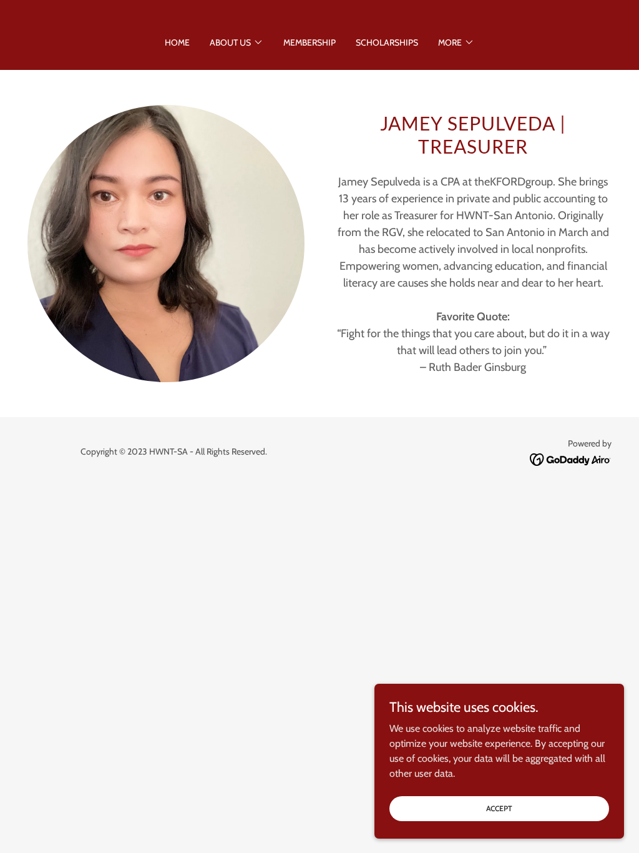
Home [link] (177, 42)
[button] (236, 42)
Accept (499, 808)
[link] (571, 459)
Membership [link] (309, 42)
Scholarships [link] (387, 42)
